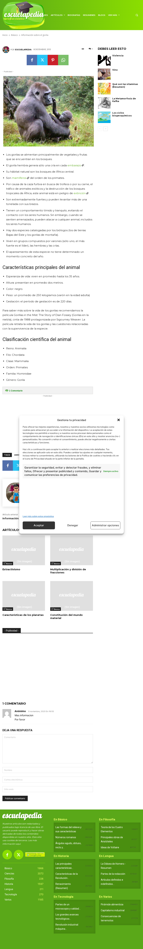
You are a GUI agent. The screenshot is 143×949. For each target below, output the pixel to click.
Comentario (15, 391)
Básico (9, 563)
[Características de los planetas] (23, 596)
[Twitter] (42, 60)
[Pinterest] (53, 60)
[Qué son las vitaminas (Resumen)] (104, 88)
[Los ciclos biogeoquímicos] (104, 117)
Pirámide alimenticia (112, 904)
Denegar (72, 525)
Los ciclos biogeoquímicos (122, 114)
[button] (118, 420)
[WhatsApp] (63, 60)
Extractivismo (11, 569)
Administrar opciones (105, 525)
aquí (18, 844)
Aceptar (39, 525)
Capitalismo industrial (113, 910)
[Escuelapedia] (6, 49)
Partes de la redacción (113, 873)
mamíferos (19, 178)
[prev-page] (100, 128)
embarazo (74, 165)
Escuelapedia (23, 49)
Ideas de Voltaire (110, 847)
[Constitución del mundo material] (71, 596)
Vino (115, 70)
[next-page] (105, 128)
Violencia (117, 55)
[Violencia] (104, 60)
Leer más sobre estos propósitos (38, 516)
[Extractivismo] (23, 550)
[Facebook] (32, 60)
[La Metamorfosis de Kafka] (104, 103)
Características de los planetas (23, 615)
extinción (80, 193)
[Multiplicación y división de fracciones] (71, 550)
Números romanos (65, 837)
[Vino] (104, 74)
